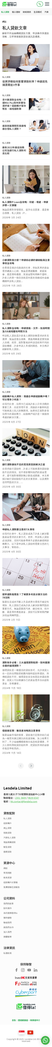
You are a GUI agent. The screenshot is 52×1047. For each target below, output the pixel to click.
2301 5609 (20, 798)
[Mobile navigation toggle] (47, 4)
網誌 (4, 21)
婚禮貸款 (7, 852)
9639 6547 (33, 798)
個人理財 (16, 11)
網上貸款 (7, 828)
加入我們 (7, 932)
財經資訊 (27, 11)
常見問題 (7, 873)
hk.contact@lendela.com (23, 801)
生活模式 (38, 11)
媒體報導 (7, 937)
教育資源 (7, 877)
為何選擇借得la (10, 913)
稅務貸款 (7, 833)
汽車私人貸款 (9, 837)
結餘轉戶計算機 (10, 882)
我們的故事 (8, 903)
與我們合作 (8, 927)
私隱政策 (7, 953)
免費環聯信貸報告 (11, 887)
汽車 (46, 11)
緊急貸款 (7, 847)
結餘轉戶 (7, 823)
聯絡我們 (7, 922)
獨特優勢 (7, 918)
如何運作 (7, 908)
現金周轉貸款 (9, 842)
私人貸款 (5, 11)
